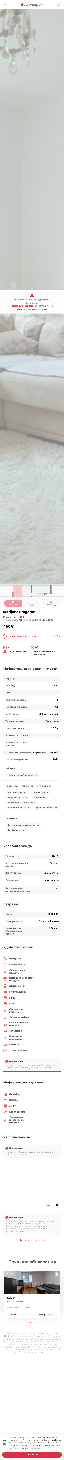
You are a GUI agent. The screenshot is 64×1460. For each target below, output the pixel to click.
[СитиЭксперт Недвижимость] (32, 5)
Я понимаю (32, 1454)
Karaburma (9, 617)
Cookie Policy (50, 1442)
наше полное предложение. (32, 308)
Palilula (21, 617)
